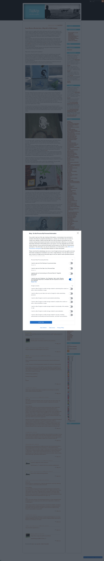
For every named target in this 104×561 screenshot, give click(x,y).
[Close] (78, 233)
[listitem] (52, 260)
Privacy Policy (60, 327)
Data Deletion (43, 327)
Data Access (52, 327)
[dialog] (52, 280)
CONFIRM (41, 322)
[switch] (71, 263)
